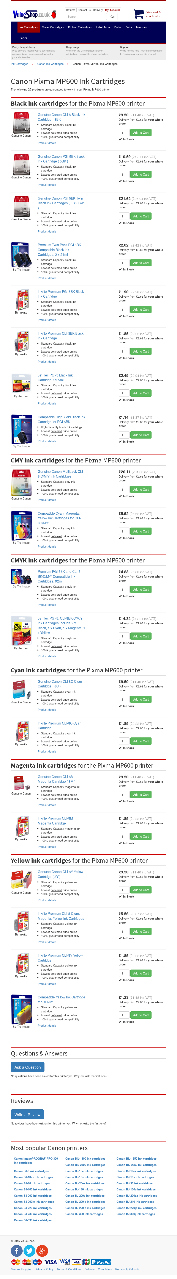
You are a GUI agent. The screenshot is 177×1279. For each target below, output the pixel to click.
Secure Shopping (21, 1269)
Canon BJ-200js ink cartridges (85, 1201)
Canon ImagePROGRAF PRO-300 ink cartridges (36, 1160)
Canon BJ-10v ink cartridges (84, 1177)
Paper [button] (23, 38)
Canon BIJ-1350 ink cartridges (136, 1158)
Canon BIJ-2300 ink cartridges (85, 1165)
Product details (47, 143)
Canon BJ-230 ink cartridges (33, 1214)
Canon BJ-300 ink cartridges (84, 1214)
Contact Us (84, 10)
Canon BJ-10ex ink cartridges (136, 1171)
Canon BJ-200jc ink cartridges (34, 1201)
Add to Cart (141, 132)
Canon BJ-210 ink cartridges (135, 1201)
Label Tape (103, 27)
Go (113, 16)
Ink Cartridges (19, 64)
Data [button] (129, 27)
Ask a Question (27, 1067)
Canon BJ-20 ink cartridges (32, 1183)
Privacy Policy (44, 1269)
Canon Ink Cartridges (50, 64)
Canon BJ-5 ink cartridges (31, 1171)
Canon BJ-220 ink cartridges (33, 1208)
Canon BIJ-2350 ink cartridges (136, 1165)
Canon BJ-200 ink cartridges (33, 1195)
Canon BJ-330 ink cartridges (33, 1220)
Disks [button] (118, 27)
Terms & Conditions (69, 1269)
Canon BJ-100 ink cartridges (33, 1189)
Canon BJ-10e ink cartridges (84, 1171)
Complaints (105, 1269)
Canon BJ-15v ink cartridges (135, 1177)
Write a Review (27, 1114)
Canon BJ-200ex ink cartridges (137, 1195)
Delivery (98, 10)
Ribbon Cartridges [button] (80, 27)
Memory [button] (141, 27)
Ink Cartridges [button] (29, 27)
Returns (70, 10)
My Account (112, 10)
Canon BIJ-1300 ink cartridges (85, 1158)
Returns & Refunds (127, 1269)
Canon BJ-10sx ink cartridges (33, 1177)
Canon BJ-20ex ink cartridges (84, 1183)
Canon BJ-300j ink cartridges (136, 1214)
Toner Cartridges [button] (53, 27)
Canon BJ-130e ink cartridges (136, 1189)
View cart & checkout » (153, 14)
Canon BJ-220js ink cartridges (136, 1208)
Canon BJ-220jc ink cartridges (85, 1208)
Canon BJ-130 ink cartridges (84, 1189)
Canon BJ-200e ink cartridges (84, 1195)
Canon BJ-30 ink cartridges (135, 1183)
